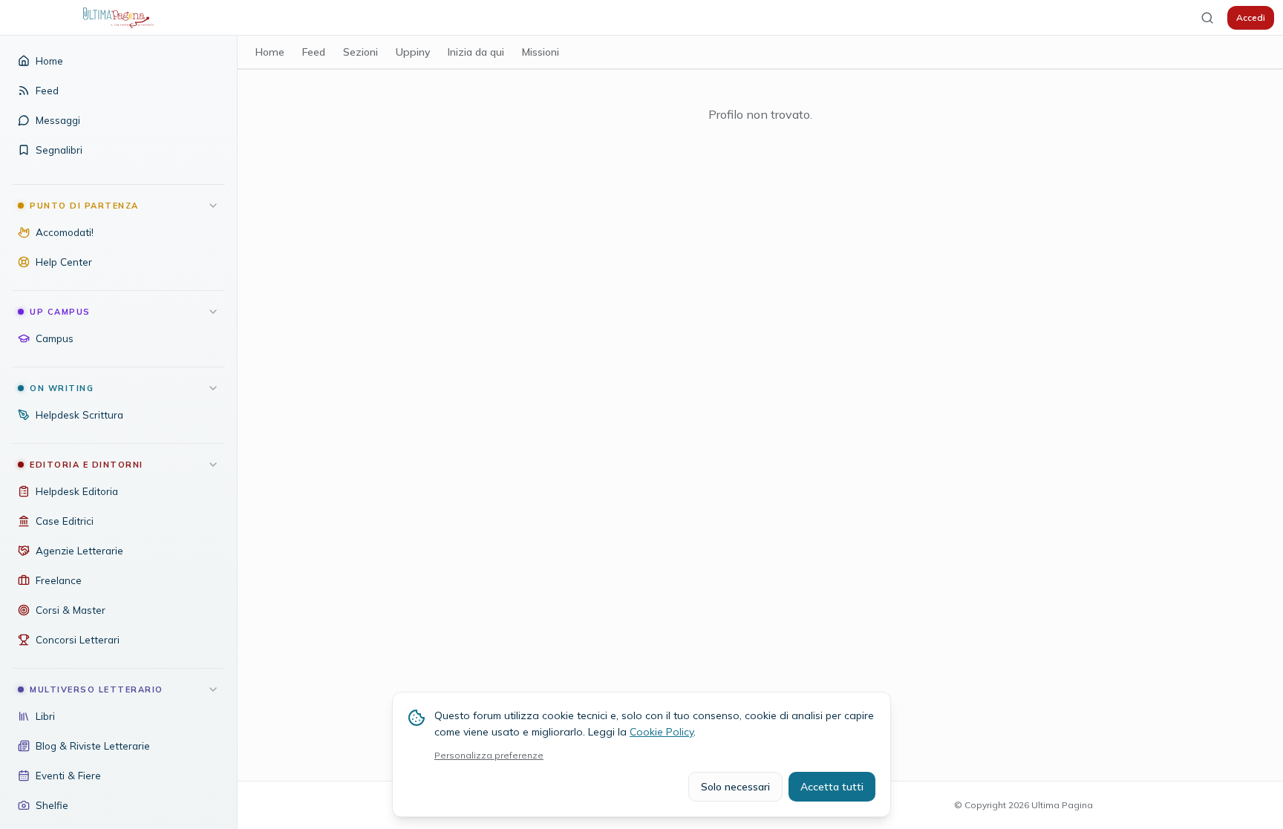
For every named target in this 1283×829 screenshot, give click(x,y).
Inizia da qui (476, 52)
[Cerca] (1207, 18)
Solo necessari (735, 786)
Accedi (1250, 17)
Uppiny (413, 52)
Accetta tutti (832, 786)
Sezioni (360, 52)
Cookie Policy (661, 731)
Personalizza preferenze (488, 755)
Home (269, 52)
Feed (313, 52)
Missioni (540, 52)
